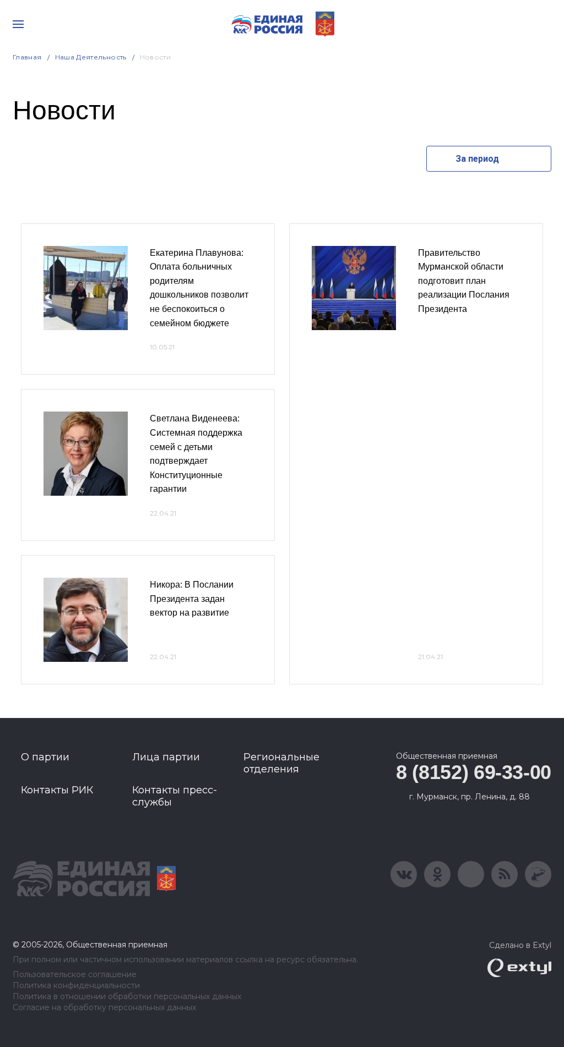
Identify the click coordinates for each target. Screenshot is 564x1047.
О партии (45, 757)
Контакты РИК (57, 790)
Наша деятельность (91, 57)
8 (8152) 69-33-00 (473, 772)
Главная (27, 57)
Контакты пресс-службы (174, 796)
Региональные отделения (281, 763)
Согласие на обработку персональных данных (104, 1007)
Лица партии (166, 757)
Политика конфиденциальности (76, 985)
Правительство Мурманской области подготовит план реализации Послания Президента (463, 281)
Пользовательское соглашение (75, 974)
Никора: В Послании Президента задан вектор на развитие (192, 598)
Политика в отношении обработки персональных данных (127, 996)
